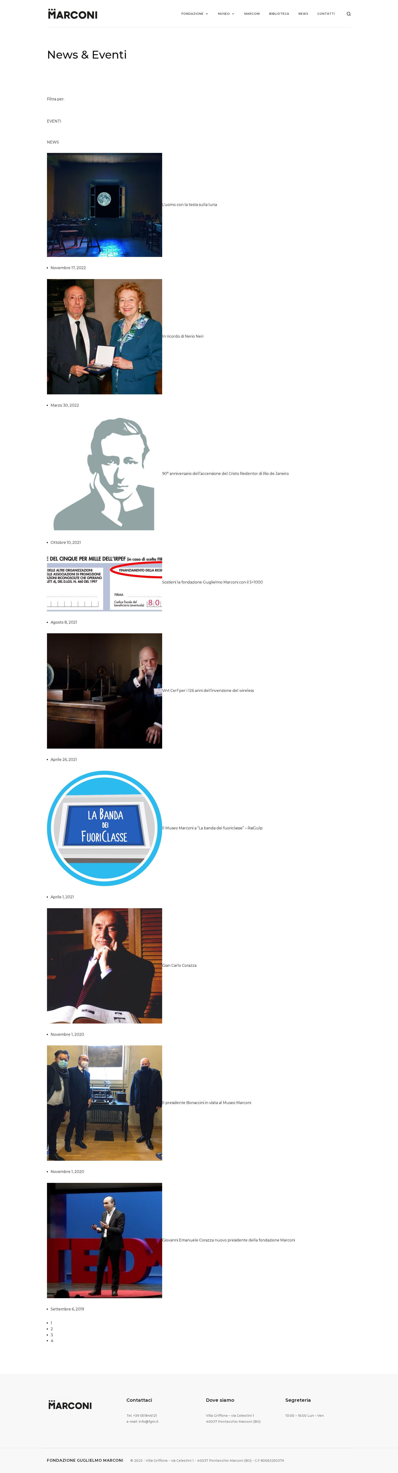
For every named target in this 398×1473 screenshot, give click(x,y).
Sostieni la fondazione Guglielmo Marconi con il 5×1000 (212, 582)
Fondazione (192, 13)
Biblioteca (279, 13)
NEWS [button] (53, 142)
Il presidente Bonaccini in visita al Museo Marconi (206, 1103)
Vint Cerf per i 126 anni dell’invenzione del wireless (208, 691)
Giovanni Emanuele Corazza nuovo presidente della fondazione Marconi (228, 1240)
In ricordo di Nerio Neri (182, 336)
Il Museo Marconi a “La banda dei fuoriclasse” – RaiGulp (212, 828)
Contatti (326, 13)
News (303, 13)
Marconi (252, 13)
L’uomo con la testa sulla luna (189, 204)
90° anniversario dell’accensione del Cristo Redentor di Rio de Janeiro (225, 474)
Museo (224, 13)
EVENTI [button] (54, 121)
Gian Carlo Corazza (179, 965)
